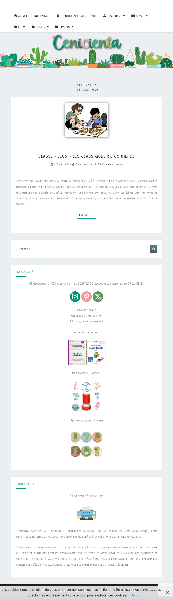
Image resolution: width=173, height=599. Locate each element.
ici (126, 564)
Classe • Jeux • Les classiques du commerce (86, 156)
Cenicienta (84, 164)
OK (134, 595)
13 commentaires (110, 164)
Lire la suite (87, 215)
